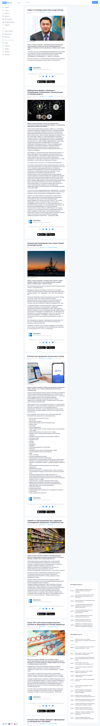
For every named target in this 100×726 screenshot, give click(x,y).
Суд (49, 12)
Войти (95, 2)
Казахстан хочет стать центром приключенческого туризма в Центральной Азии (85, 640)
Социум (50, 358)
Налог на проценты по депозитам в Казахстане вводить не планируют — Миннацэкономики (83, 691)
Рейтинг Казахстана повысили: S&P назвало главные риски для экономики (84, 708)
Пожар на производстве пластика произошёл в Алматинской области (83, 620)
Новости (43, 12)
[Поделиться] (40, 76)
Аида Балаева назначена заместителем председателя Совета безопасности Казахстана (84, 596)
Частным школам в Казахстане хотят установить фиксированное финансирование (84, 611)
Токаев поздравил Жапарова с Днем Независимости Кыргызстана (83, 616)
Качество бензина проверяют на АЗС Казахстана (83, 686)
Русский (18, 2)
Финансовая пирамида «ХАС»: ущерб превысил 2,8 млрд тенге (83, 671)
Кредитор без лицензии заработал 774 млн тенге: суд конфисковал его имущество (85, 700)
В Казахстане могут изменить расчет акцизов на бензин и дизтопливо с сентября (84, 591)
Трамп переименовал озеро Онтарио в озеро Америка (84, 676)
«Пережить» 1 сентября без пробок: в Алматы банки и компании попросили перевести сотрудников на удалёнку (84, 625)
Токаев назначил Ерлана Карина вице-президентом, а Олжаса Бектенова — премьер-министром (84, 606)
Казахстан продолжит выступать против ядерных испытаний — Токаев (84, 647)
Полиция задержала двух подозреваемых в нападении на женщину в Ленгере (85, 704)
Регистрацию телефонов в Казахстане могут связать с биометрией (84, 654)
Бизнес (50, 247)
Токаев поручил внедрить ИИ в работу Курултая (84, 667)
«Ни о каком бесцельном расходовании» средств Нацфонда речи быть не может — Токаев (85, 658)
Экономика (50, 96)
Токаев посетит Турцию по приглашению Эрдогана (84, 680)
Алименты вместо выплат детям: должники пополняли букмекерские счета (85, 696)
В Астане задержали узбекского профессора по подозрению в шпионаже (84, 718)
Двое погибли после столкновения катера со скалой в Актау (85, 601)
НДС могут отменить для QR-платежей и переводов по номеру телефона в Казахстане (84, 713)
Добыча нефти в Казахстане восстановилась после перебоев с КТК (84, 663)
